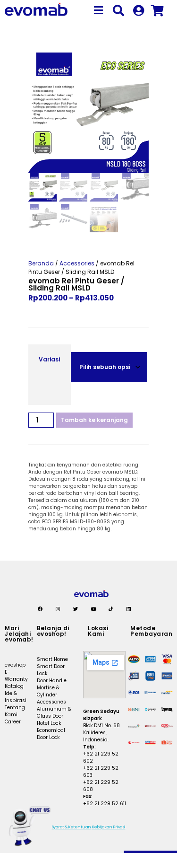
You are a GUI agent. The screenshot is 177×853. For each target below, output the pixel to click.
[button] (99, 10)
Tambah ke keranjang (94, 420)
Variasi (49, 359)
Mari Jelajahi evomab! (19, 633)
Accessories (76, 263)
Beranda (41, 263)
